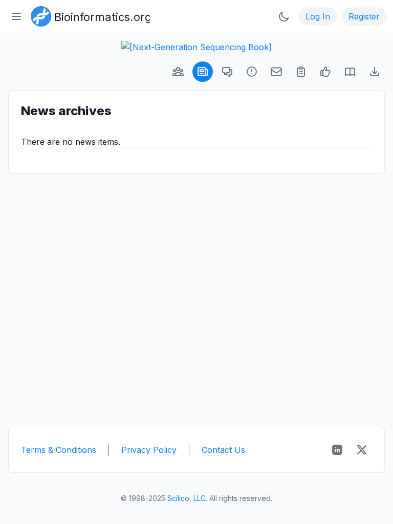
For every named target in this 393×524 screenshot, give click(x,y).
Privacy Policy (149, 450)
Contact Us (223, 450)
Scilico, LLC (186, 498)
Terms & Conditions (58, 450)
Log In (317, 16)
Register (364, 16)
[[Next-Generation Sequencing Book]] (196, 47)
